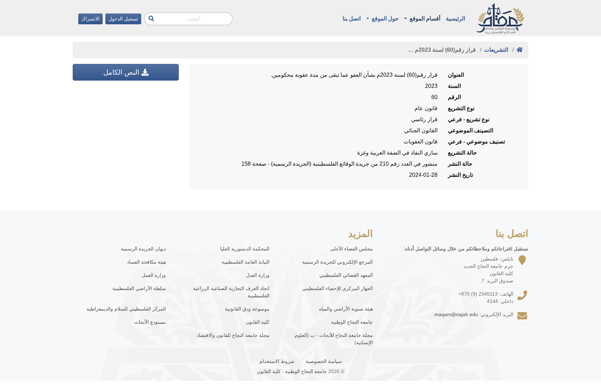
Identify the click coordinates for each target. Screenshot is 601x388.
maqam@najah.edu (456, 314)
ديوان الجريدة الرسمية (143, 248)
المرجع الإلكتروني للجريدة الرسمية (337, 262)
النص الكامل (122, 72)
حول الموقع (384, 19)
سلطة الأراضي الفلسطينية (139, 288)
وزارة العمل (154, 275)
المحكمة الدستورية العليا (245, 248)
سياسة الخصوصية (324, 361)
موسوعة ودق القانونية (247, 309)
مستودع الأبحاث (150, 322)
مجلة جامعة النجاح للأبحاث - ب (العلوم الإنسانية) (334, 338)
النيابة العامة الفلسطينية (246, 262)
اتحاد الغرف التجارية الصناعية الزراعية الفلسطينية (231, 292)
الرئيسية (455, 19)
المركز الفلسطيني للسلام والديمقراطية (126, 309)
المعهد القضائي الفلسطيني (346, 275)
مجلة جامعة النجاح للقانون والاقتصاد (233, 335)
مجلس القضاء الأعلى (351, 248)
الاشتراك (90, 19)
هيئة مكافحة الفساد (146, 262)
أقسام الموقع (424, 19)
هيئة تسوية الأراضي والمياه (346, 309)
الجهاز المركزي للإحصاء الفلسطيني (337, 288)
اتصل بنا (352, 19)
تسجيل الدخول (123, 19)
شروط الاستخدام (277, 361)
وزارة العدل (258, 275)
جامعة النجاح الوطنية (352, 322)
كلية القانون (258, 322)
